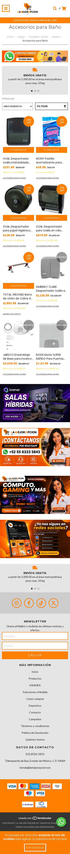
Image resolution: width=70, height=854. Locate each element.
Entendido (35, 847)
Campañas (35, 719)
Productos (35, 678)
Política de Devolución (35, 732)
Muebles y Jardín (38, 36)
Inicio (10, 36)
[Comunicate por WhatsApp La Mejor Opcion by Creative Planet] (61, 822)
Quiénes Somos (35, 739)
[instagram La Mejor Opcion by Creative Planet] (17, 603)
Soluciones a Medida (35, 692)
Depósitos (35, 705)
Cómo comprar (35, 698)
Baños (56, 36)
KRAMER (35, 685)
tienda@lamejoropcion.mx (35, 767)
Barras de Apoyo (12, 314)
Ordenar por (8, 98)
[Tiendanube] (35, 819)
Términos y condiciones (35, 726)
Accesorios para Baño (14, 178)
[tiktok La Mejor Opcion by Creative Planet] (41, 603)
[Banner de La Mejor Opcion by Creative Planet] (35, 403)
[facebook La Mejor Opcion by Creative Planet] (29, 603)
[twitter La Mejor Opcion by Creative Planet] (53, 603)
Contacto (35, 712)
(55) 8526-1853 (35, 754)
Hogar (21, 36)
